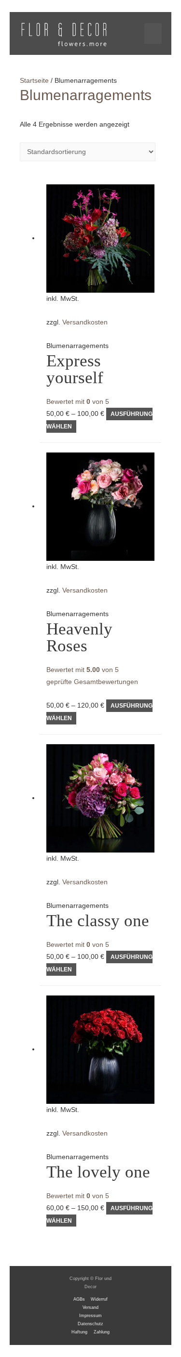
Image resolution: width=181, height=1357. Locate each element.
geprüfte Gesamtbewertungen (92, 681)
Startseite (34, 80)
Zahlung (102, 1332)
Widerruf (99, 1299)
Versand (90, 1307)
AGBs (79, 1299)
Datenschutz (90, 1323)
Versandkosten (85, 322)
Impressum (90, 1315)
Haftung (79, 1332)
